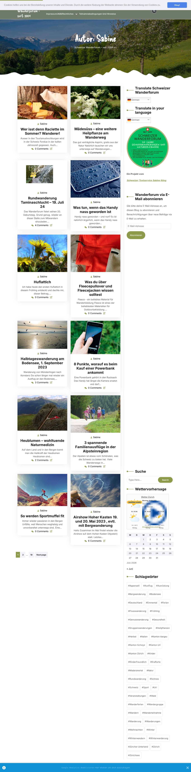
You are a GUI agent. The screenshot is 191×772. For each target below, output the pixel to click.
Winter (151, 729)
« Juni (130, 568)
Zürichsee (135, 755)
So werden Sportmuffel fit (42, 516)
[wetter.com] (134, 503)
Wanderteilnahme (152, 712)
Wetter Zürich (147, 497)
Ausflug (148, 585)
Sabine (43, 123)
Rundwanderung (138, 679)
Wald (153, 696)
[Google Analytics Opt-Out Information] (4, 767)
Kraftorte (156, 662)
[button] (161, 5)
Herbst (133, 636)
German (135, 100)
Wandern (134, 712)
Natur (151, 670)
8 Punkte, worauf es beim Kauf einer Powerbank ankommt (95, 368)
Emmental (152, 602)
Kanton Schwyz (137, 645)
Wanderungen (153, 721)
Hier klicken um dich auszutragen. (112, 767)
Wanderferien (136, 704)
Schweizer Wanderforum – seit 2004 (93, 47)
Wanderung (135, 721)
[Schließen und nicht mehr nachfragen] (187, 767)
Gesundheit (159, 619)
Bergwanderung (138, 594)
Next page (41, 555)
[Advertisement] (150, 354)
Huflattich (42, 282)
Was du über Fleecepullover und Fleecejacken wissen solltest (96, 288)
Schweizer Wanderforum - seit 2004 (28, 10)
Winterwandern (137, 738)
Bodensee (156, 594)
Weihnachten (136, 729)
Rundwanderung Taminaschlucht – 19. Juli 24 (42, 202)
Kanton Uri (155, 645)
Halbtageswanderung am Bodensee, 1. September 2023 (42, 363)
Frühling (155, 611)
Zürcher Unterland (139, 746)
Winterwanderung (159, 738)
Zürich (156, 746)
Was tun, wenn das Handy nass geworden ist (95, 209)
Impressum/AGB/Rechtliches (60, 14)
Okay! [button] (177, 5)
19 (31, 555)
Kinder (152, 653)
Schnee (155, 679)
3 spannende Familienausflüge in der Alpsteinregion (95, 447)
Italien (145, 636)
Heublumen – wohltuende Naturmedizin (42, 442)
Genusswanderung (139, 619)
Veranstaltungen (138, 696)
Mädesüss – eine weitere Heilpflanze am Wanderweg (95, 133)
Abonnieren (136, 235)
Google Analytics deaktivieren (78, 768)
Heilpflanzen (163, 628)
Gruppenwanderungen (141, 628)
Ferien (165, 602)
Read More (41, 102)
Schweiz (134, 687)
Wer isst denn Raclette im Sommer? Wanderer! (42, 131)
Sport (146, 687)
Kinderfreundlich (138, 662)
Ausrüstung (163, 585)
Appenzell (135, 585)
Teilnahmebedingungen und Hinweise (97, 14)
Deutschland (136, 602)
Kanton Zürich (137, 653)
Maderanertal (136, 670)
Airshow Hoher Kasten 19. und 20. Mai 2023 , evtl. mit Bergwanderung (95, 521)
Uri (155, 687)
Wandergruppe (155, 704)
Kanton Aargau (160, 636)
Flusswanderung (138, 611)
